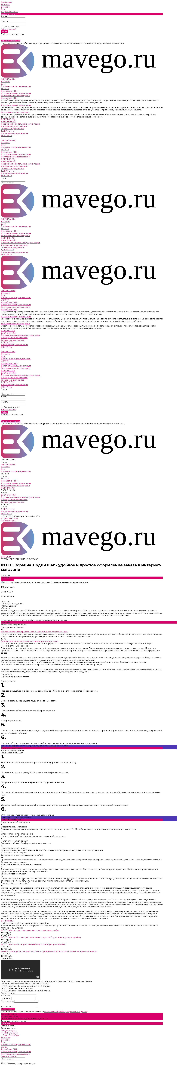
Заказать (5, 578)
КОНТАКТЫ (6, 175)
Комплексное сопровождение (15, 96)
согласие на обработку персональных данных (65, 1012)
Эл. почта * (6, 998)
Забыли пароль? (8, 29)
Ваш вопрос (7, 1006)
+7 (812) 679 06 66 (9, 11)
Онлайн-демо (7, 580)
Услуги (4, 1047)
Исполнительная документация (16, 93)
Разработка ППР (9, 91)
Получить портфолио (11, 820)
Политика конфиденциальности (16, 86)
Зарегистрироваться (10, 41)
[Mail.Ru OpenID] (3, 37)
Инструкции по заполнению (14, 126)
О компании (6, 2)
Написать (5, 1023)
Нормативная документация (14, 133)
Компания (5, 1037)
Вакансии (5, 7)
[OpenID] (7, 37)
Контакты (5, 4)
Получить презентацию (12, 748)
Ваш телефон (7, 1001)
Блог (3, 9)
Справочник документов (12, 128)
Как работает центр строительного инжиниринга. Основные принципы (34, 632)
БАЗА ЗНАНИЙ (8, 161)
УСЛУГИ (5, 150)
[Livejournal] (1, 37)
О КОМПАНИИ (8, 140)
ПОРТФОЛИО (8, 159)
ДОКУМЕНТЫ (7, 171)
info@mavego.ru (8, 521)
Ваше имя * (6, 995)
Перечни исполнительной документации (20, 124)
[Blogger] (6, 37)
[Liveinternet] (4, 37)
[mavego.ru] (82, 77)
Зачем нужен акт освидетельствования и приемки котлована (30, 641)
